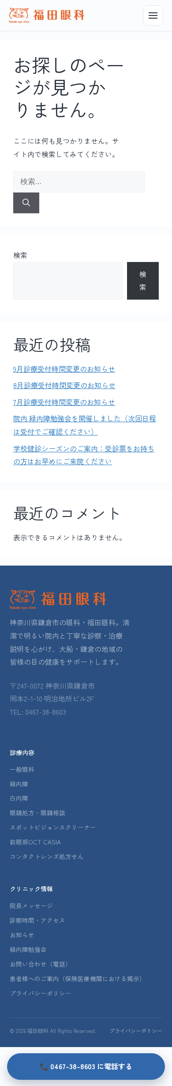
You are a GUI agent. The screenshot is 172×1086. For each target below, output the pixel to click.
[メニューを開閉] (153, 15)
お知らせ (22, 934)
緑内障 (19, 783)
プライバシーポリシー (40, 993)
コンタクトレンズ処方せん (47, 856)
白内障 (19, 797)
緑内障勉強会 (28, 949)
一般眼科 (22, 769)
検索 (20, 255)
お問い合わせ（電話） (40, 963)
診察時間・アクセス (37, 920)
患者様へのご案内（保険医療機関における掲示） (78, 978)
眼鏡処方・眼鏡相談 (37, 812)
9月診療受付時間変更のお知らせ (64, 368)
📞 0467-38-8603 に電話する (86, 1066)
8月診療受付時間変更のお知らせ (64, 385)
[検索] (26, 203)
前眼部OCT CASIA (35, 841)
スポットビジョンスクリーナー (53, 827)
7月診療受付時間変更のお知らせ (64, 402)
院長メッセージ (31, 905)
